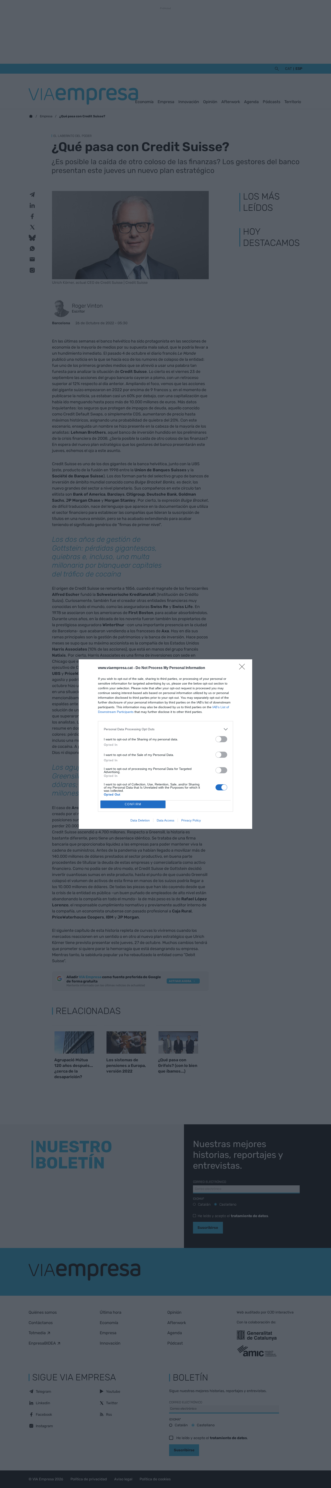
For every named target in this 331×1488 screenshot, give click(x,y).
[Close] (243, 668)
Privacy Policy (191, 820)
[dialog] (165, 744)
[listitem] (165, 729)
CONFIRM (133, 804)
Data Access (165, 820)
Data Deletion (140, 820)
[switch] (221, 739)
